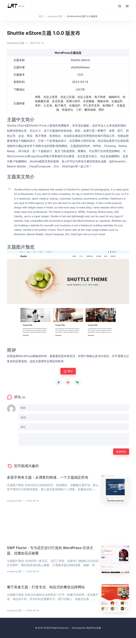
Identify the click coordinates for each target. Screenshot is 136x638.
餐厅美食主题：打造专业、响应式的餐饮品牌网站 (46, 587)
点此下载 (80, 89)
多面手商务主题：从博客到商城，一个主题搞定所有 (47, 477)
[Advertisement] (68, 524)
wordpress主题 (15, 42)
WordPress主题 (93, 627)
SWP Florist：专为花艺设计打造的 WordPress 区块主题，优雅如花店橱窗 (50, 550)
